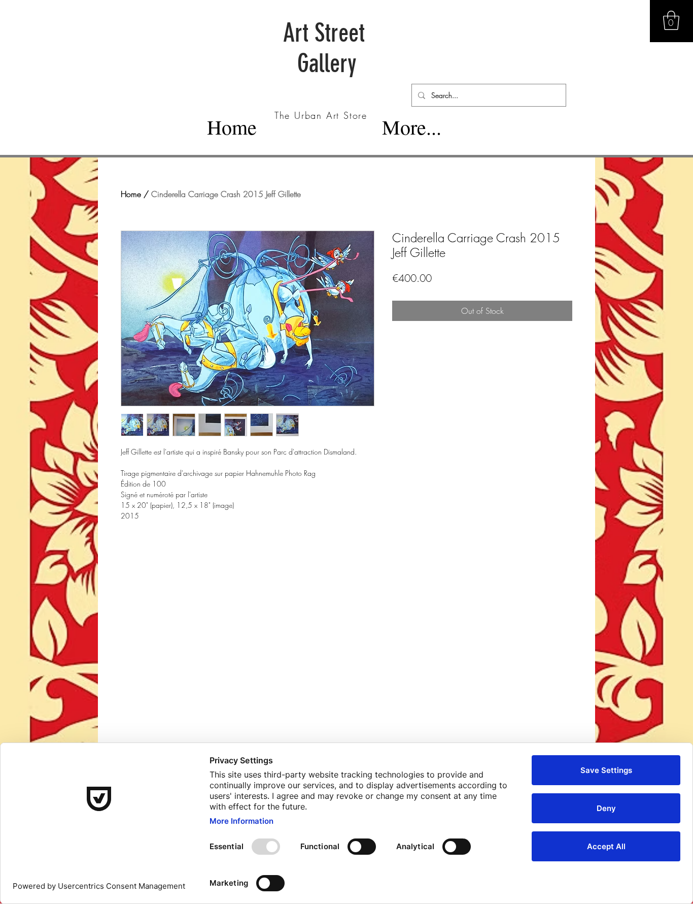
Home (131, 194)
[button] (671, 20)
